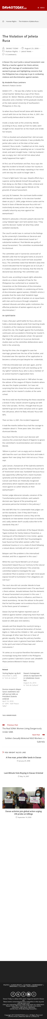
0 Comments (11, 54)
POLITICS (6, 985)
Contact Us (35, 1016)
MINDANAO (13, 986)
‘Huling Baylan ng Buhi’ (11, 673)
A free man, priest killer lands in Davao (23, 757)
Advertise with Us (25, 1016)
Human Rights (12, 51)
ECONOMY (27, 985)
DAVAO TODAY (12, 48)
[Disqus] (23, 851)
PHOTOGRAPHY (32, 986)
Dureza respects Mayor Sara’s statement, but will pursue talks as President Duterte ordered (11, 694)
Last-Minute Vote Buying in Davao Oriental (23, 773)
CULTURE (22, 986)
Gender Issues (11, 715)
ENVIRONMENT (37, 985)
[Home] (3, 21)
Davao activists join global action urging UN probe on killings (23, 812)
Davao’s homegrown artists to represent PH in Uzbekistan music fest (33, 677)
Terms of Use (13, 1016)
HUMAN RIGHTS (16, 985)
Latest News (26, 51)
